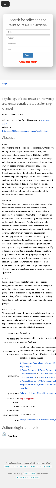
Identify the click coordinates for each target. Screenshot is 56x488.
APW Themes (29, 474)
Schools (23, 393)
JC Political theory (46, 377)
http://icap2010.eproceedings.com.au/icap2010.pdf (25, 131)
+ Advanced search (28, 61)
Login (4, 83)
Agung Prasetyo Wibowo (28, 477)
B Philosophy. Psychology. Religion (35, 363)
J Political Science (28, 373)
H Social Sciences (28, 370)
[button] (4, 434)
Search (28, 55)
